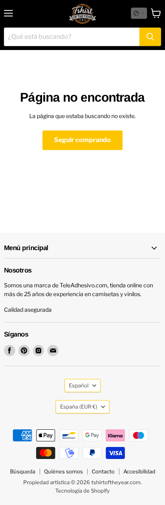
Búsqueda (22, 471)
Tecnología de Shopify (82, 490)
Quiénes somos (63, 471)
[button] (139, 13)
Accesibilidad (139, 471)
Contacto (103, 471)
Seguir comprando (82, 140)
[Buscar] (150, 37)
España (78, 406)
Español (79, 385)
